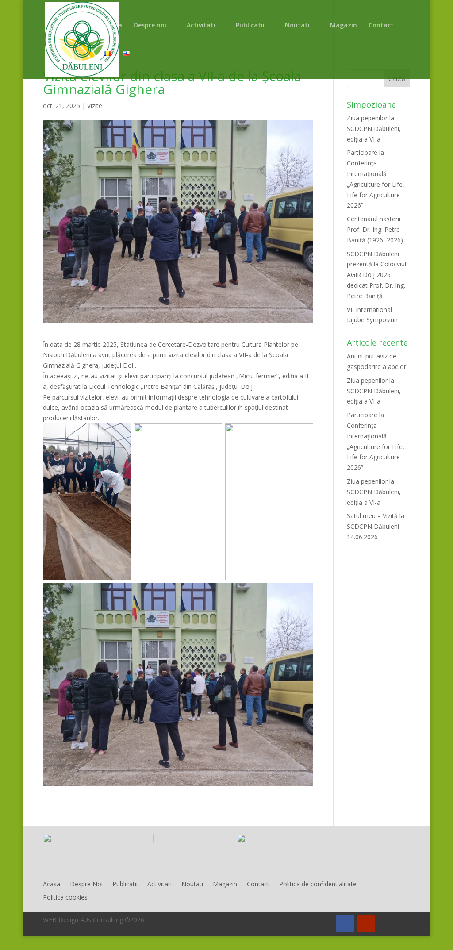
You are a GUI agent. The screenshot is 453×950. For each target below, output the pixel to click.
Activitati (201, 25)
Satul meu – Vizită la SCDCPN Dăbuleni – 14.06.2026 (375, 526)
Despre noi (150, 25)
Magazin (343, 25)
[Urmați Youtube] (366, 923)
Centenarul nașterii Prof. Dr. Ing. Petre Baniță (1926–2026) (375, 229)
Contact (381, 25)
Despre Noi (86, 884)
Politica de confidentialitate (318, 884)
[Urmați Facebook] (345, 923)
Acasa (113, 25)
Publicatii (250, 25)
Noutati (297, 25)
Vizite (94, 105)
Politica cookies (65, 897)
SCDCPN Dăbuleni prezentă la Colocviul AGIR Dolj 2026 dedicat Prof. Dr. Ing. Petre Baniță (376, 275)
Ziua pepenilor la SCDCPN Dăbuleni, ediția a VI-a (374, 128)
